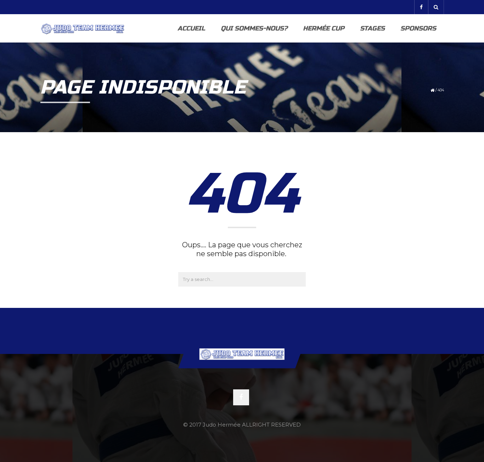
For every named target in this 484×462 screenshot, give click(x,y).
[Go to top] (242, 353)
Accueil (191, 28)
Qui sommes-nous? (254, 28)
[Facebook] (421, 7)
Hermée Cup (323, 28)
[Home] (82, 28)
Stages (372, 28)
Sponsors (418, 28)
